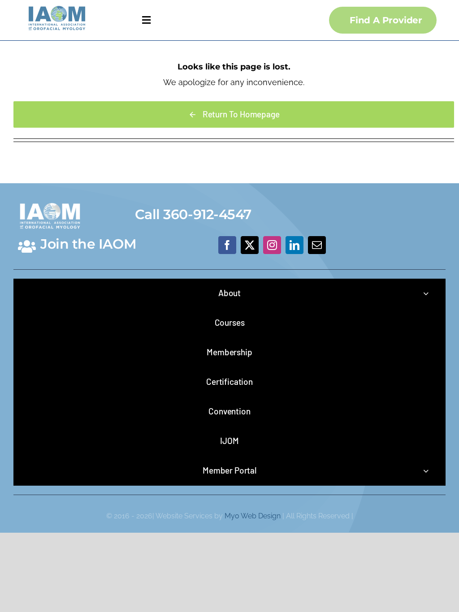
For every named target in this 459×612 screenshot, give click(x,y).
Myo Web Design (253, 516)
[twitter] (250, 245)
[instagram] (272, 245)
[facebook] (227, 245)
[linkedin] (294, 245)
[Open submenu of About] (426, 293)
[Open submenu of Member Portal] (426, 470)
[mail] (317, 245)
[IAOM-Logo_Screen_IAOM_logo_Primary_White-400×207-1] (50, 200)
